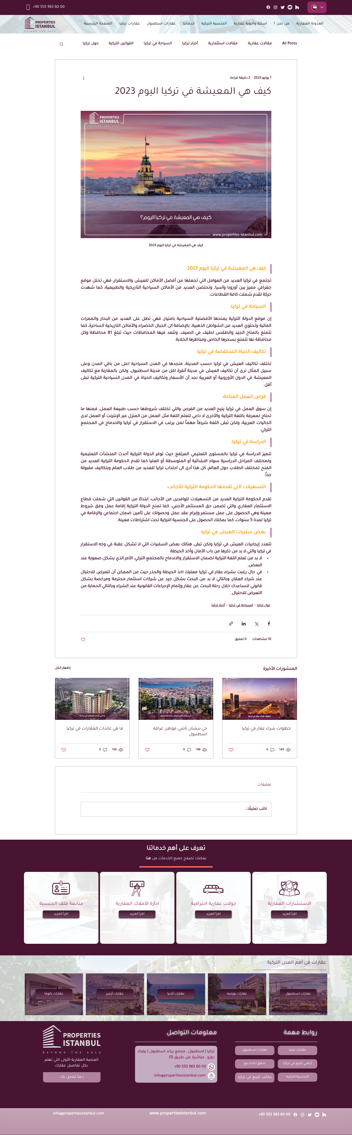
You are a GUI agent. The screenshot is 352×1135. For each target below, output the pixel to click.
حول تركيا (90, 44)
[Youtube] (290, 7)
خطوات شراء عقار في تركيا (266, 729)
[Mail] (297, 7)
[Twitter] (282, 7)
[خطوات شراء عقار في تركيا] (259, 699)
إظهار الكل (62, 668)
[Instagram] (275, 7)
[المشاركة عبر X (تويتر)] (256, 623)
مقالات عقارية (260, 44)
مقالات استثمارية (223, 44)
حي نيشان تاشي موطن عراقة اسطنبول (180, 732)
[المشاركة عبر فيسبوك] (268, 623)
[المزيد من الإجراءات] (84, 78)
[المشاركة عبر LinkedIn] (243, 623)
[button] (61, 44)
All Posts (289, 44)
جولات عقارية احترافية (213, 904)
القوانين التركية (121, 44)
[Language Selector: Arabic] (316, 7)
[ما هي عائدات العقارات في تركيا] (92, 699)
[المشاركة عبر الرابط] (231, 623)
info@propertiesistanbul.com (179, 1076)
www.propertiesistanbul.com (177, 1113)
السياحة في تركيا (158, 44)
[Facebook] (268, 7)
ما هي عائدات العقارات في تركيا (94, 729)
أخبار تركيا (190, 44)
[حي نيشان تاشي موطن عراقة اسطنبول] (176, 699)
